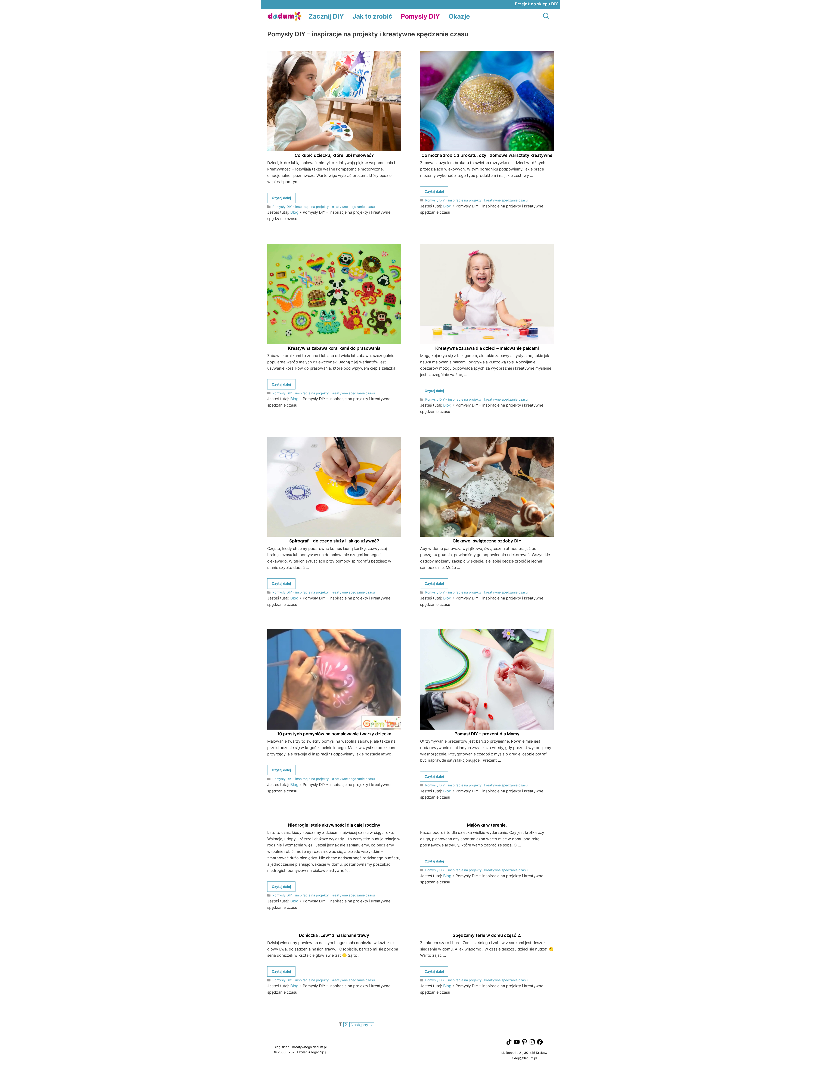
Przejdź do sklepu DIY (536, 3)
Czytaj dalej (281, 198)
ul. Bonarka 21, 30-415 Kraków (524, 1053)
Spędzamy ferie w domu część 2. (487, 935)
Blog (294, 212)
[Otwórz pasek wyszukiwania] (546, 16)
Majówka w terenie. (487, 825)
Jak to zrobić (372, 16)
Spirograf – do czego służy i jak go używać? (334, 541)
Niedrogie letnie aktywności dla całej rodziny (334, 825)
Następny (362, 1024)
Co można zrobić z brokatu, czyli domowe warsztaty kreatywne (486, 155)
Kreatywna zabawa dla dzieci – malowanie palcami (487, 348)
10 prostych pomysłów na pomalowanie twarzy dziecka (334, 733)
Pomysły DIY (420, 16)
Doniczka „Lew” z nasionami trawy (334, 935)
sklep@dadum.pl (524, 1058)
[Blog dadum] (284, 16)
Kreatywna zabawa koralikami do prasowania (334, 348)
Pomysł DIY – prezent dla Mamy (487, 733)
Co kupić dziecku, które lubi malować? (334, 155)
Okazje (459, 16)
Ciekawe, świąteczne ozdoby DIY (487, 541)
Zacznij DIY (326, 16)
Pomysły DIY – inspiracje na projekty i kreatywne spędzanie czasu (323, 207)
